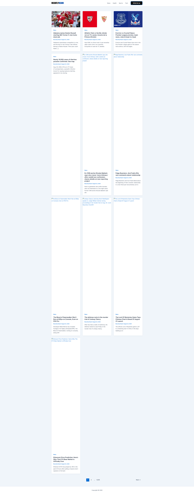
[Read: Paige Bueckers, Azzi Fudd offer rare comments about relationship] (128, 110)
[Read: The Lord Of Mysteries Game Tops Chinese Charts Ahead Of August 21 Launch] (128, 254)
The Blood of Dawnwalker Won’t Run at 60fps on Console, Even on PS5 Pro (65, 319)
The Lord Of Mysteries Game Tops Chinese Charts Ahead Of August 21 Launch (128, 319)
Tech (126, 3)
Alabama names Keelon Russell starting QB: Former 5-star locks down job (65, 35)
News (108, 3)
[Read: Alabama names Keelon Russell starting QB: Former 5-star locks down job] (66, 19)
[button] (136, 3)
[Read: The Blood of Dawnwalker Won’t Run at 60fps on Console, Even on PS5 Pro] (66, 254)
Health (114, 3)
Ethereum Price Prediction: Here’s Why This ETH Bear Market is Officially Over (65, 459)
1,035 (97, 480)
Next (138, 480)
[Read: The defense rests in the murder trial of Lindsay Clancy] (97, 254)
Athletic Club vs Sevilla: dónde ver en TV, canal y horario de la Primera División (95, 35)
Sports (121, 3)
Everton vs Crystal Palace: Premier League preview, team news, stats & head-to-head (127, 35)
